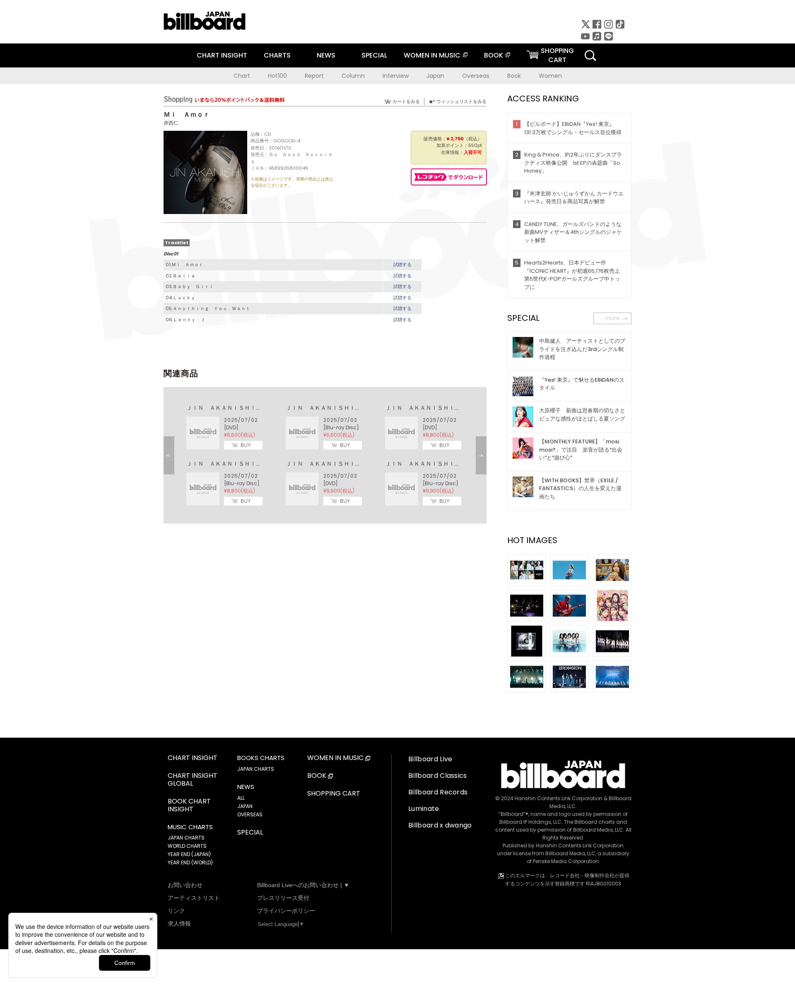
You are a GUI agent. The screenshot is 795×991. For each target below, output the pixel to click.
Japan (435, 76)
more (612, 318)
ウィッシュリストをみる (461, 101)
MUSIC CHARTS (190, 827)
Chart (242, 76)
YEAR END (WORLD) (190, 862)
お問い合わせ (185, 885)
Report (314, 76)
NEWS (326, 55)
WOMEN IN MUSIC (432, 55)
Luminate (423, 808)
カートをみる (406, 101)
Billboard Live (430, 759)
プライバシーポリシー (286, 910)
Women (550, 76)
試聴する (402, 264)
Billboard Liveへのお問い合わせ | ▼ (303, 885)
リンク (176, 910)
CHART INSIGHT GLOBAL (192, 780)
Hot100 (277, 76)
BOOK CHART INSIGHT (189, 805)
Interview (396, 76)
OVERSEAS (250, 814)
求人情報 (179, 923)
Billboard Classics (437, 775)
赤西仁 (171, 122)
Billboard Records (437, 792)
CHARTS (277, 55)
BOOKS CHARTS (260, 758)
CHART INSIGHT (222, 55)
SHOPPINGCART (557, 55)
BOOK (493, 55)
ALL (241, 797)
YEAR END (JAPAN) (189, 854)
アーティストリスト (194, 898)
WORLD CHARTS (187, 845)
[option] (325, 455)
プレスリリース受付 (283, 898)
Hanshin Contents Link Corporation (558, 798)
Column (353, 76)
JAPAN (245, 806)
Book (514, 76)
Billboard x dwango (440, 825)
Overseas (475, 76)
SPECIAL (374, 55)
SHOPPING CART (333, 794)
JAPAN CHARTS (186, 837)
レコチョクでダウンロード (449, 176)
